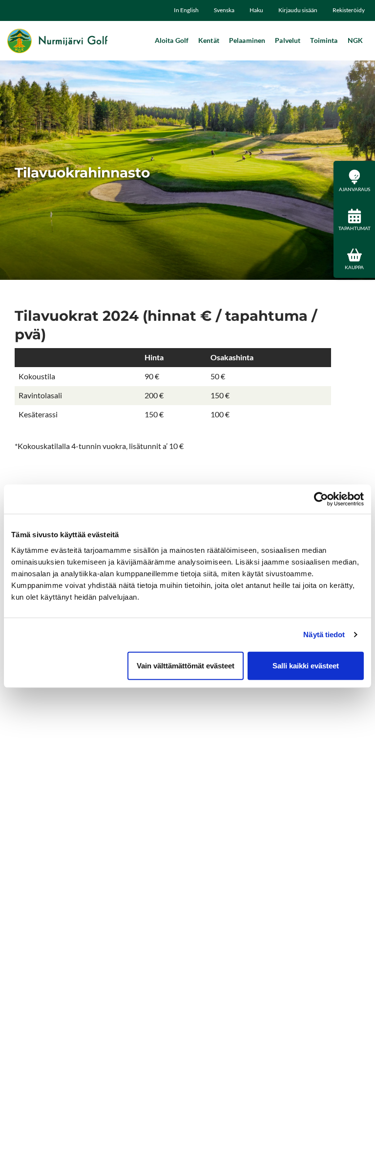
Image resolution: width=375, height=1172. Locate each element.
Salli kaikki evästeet (305, 665)
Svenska (224, 10)
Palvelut (287, 40)
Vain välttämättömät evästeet (185, 665)
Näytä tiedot (324, 634)
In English (186, 10)
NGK (355, 40)
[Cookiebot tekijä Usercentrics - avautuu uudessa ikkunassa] (321, 499)
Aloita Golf (172, 40)
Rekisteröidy (349, 10)
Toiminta (323, 40)
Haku (256, 10)
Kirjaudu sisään (297, 10)
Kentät (208, 40)
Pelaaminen (247, 40)
